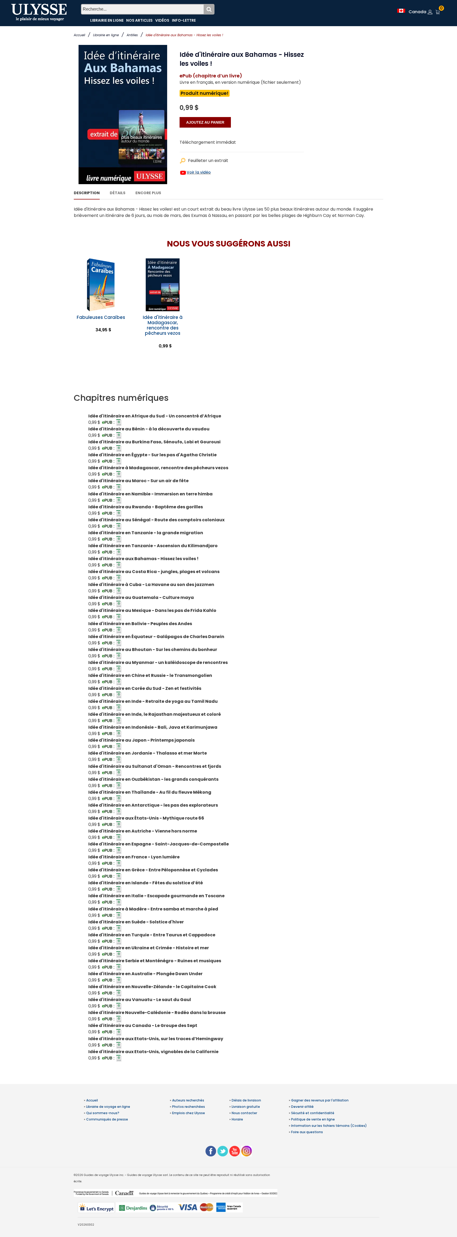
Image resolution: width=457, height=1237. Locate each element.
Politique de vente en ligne (313, 1119)
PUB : (109, 422)
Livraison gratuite (246, 1106)
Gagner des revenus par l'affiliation (320, 1100)
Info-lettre (184, 20)
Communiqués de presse (107, 1119)
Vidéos (162, 20)
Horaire (237, 1119)
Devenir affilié (302, 1106)
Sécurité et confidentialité (312, 1113)
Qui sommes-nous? (102, 1113)
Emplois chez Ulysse (188, 1113)
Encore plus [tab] (148, 193)
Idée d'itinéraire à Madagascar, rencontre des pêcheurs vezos (162, 325)
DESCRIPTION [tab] (87, 193)
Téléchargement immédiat (208, 142)
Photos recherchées (188, 1106)
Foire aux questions (307, 1132)
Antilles (132, 35)
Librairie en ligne (106, 35)
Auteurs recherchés (188, 1100)
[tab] (228, 398)
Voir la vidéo (199, 172)
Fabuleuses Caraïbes (101, 317)
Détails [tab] (117, 193)
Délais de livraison (246, 1100)
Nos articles (139, 20)
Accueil (79, 35)
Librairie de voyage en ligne (108, 1106)
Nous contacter (244, 1113)
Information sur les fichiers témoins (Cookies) (329, 1125)
